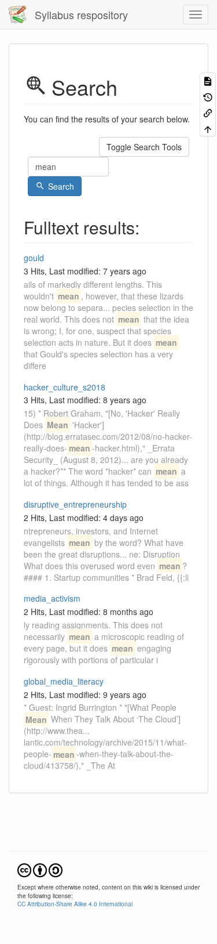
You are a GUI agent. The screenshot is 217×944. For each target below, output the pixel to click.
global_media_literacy (64, 681)
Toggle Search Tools (144, 147)
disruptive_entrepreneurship (75, 504)
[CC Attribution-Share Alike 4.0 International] (39, 869)
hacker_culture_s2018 (64, 387)
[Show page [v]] (207, 80)
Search (61, 186)
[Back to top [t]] (207, 128)
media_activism (52, 598)
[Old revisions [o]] (207, 96)
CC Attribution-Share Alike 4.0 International (75, 903)
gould (34, 257)
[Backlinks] (207, 112)
